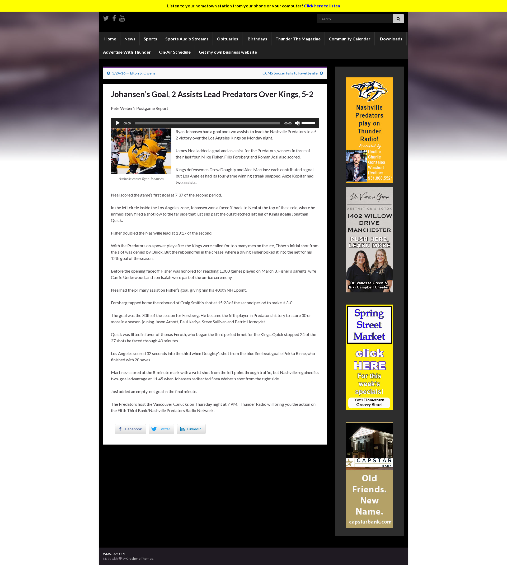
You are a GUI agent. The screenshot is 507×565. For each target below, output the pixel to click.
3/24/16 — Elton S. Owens (134, 73)
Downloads (390, 38)
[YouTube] (122, 17)
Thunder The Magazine (298, 38)
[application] (215, 123)
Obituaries (227, 38)
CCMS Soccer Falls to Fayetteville (290, 73)
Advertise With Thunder (127, 51)
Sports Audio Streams (187, 38)
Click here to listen (322, 5)
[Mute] (297, 123)
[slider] (309, 122)
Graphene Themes (139, 559)
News (129, 38)
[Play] (117, 123)
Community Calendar (349, 38)
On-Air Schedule (175, 51)
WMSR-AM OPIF (114, 554)
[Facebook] (114, 17)
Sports (150, 38)
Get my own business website (228, 51)
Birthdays (257, 38)
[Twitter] (106, 17)
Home (110, 38)
